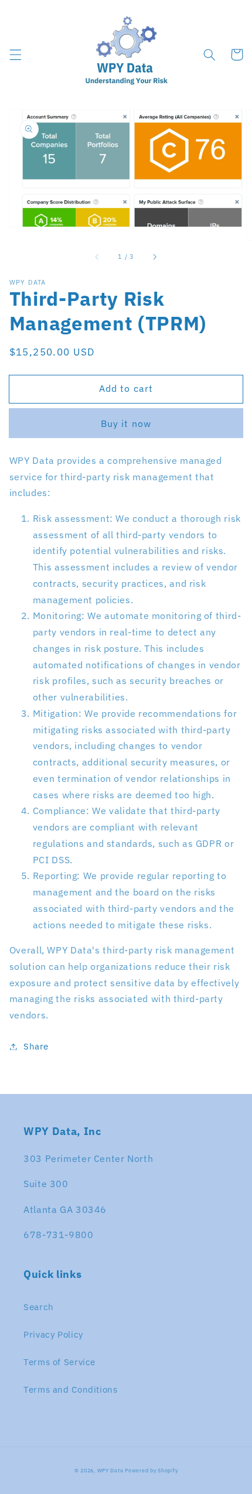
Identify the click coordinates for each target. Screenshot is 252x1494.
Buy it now (126, 423)
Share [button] (36, 1046)
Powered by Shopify (151, 1470)
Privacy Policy (53, 1334)
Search (38, 1306)
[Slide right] (154, 257)
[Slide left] (98, 257)
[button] (15, 54)
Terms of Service (59, 1361)
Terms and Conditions (70, 1389)
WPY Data (111, 1470)
